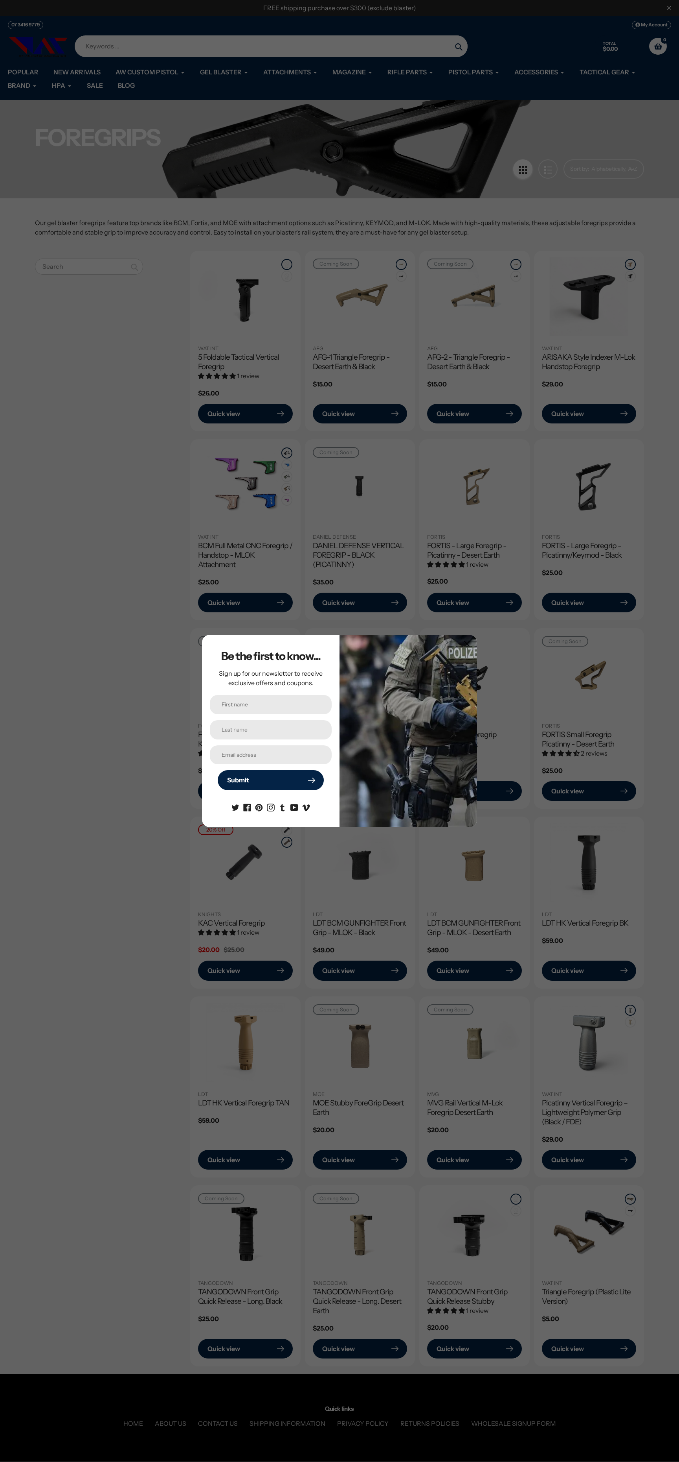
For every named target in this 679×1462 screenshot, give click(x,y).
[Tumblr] (282, 807)
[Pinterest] (259, 807)
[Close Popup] (467, 644)
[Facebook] (247, 807)
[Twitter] (235, 807)
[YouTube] (294, 807)
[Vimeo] (306, 807)
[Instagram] (271, 807)
